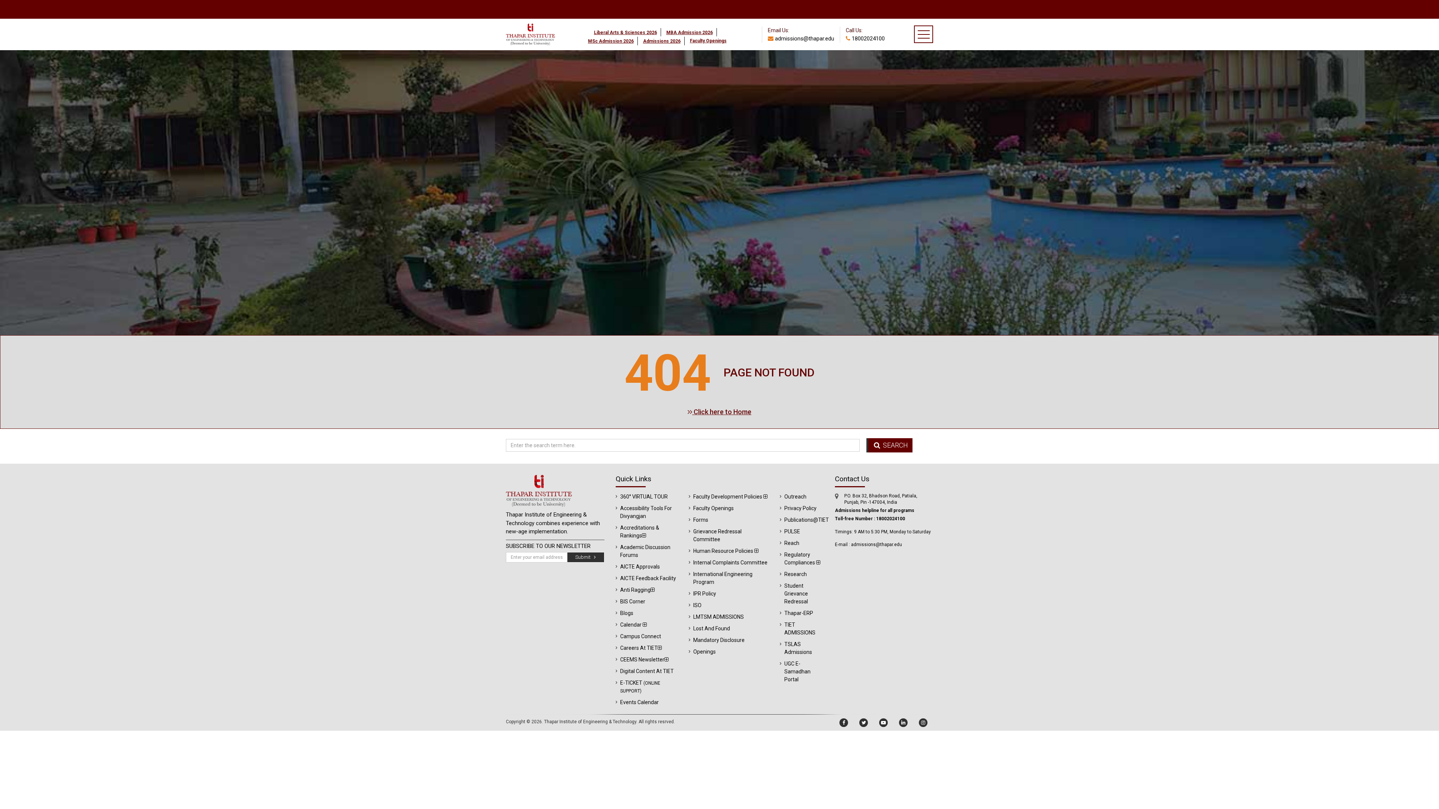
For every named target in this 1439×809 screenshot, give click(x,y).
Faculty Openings (713, 508)
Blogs (626, 613)
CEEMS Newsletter (642, 660)
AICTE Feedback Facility (648, 578)
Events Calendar (639, 702)
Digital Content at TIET (647, 671)
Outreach (795, 497)
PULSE (792, 531)
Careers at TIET (639, 648)
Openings (704, 652)
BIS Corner (632, 602)
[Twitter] (863, 722)
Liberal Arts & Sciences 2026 (625, 32)
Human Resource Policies (723, 551)
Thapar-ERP (798, 613)
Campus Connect (640, 636)
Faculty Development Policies (728, 497)
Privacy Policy (800, 508)
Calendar (631, 625)
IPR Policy (704, 594)
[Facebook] (843, 722)
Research (795, 574)
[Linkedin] (903, 722)
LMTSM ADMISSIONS (718, 617)
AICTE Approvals (640, 567)
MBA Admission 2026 (689, 32)
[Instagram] (923, 722)
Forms (700, 520)
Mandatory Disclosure (719, 640)
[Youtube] (883, 722)
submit (584, 557)
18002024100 (867, 38)
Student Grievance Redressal (796, 594)
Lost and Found (711, 628)
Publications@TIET (806, 520)
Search (894, 445)
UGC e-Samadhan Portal (797, 671)
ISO (697, 605)
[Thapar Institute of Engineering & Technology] (530, 21)
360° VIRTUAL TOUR (644, 497)
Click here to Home (721, 412)
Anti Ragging (635, 590)
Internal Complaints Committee (730, 563)
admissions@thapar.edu (803, 38)
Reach (791, 543)
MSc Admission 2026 (611, 41)
